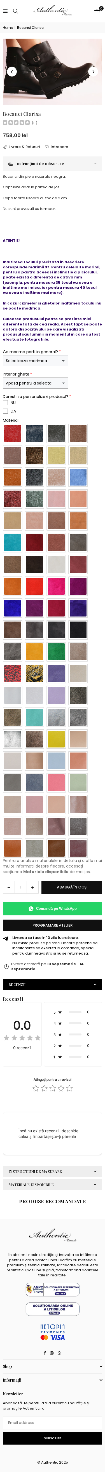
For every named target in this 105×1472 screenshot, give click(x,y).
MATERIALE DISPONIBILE (31, 1184)
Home (8, 27)
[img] (16, 123)
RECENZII (17, 984)
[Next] (93, 72)
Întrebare (59, 146)
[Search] (15, 11)
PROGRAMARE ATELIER (52, 925)
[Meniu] (5, 11)
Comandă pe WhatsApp (56, 908)
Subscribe (52, 1438)
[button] (97, 11)
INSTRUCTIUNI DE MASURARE (35, 1171)
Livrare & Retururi (24, 146)
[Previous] (12, 72)
